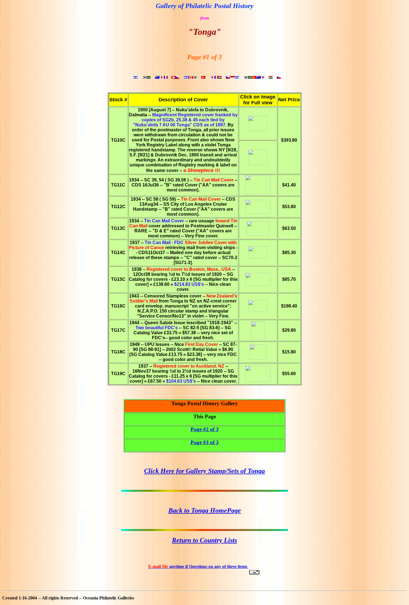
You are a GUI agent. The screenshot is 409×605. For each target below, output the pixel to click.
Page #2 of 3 (205, 429)
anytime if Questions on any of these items (198, 566)
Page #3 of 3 (205, 442)
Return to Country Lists (204, 540)
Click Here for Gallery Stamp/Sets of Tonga (204, 470)
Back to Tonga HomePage (204, 510)
